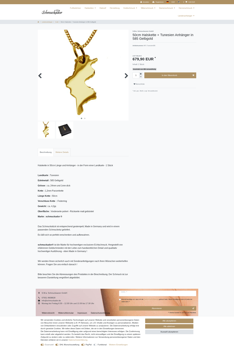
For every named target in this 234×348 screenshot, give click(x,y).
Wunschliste (140, 84)
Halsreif (103, 8)
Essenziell (49, 345)
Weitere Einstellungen (118, 345)
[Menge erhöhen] (140, 73)
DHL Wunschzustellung (69, 345)
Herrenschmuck (185, 8)
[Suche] (179, 2)
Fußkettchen (75, 8)
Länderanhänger (185, 16)
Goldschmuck (129, 8)
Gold (56, 22)
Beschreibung (46, 152)
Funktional (102, 345)
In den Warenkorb (169, 75)
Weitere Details (62, 152)
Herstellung (115, 8)
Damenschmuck (166, 8)
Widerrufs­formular (66, 313)
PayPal (89, 345)
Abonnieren (157, 308)
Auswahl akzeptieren (169, 332)
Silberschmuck (147, 8)
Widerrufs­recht (48, 313)
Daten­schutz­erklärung (78, 340)
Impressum (82, 313)
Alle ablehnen (169, 326)
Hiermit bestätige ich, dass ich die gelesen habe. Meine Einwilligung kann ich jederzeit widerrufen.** (156, 300)
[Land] (167, 2)
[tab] (46, 152)
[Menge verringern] (140, 76)
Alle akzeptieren (169, 321)
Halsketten (89, 8)
